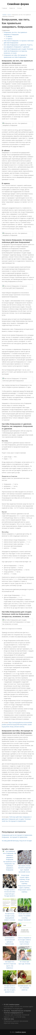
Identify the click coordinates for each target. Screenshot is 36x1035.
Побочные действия (15, 817)
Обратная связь (9, 1019)
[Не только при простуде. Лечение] (24, 960)
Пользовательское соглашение (21, 1011)
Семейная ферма (18, 4)
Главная (4, 8)
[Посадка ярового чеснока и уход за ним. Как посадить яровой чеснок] (10, 984)
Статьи (19, 8)
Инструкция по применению (17, 821)
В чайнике (9, 36)
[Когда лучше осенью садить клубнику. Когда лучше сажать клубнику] (24, 883)
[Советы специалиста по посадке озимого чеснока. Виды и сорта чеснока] (24, 936)
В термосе (9, 39)
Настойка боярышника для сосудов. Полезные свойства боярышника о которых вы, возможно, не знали (18, 51)
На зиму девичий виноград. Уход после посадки (17, 841)
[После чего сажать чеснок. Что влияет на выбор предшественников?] (24, 912)
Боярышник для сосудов (16, 819)
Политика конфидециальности (13, 1013)
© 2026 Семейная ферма (11, 1004)
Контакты (7, 1011)
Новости (12, 8)
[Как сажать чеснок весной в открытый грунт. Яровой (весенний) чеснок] (24, 864)
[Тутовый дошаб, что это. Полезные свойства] (24, 984)
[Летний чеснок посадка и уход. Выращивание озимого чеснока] (10, 912)
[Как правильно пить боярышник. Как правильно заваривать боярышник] (10, 859)
